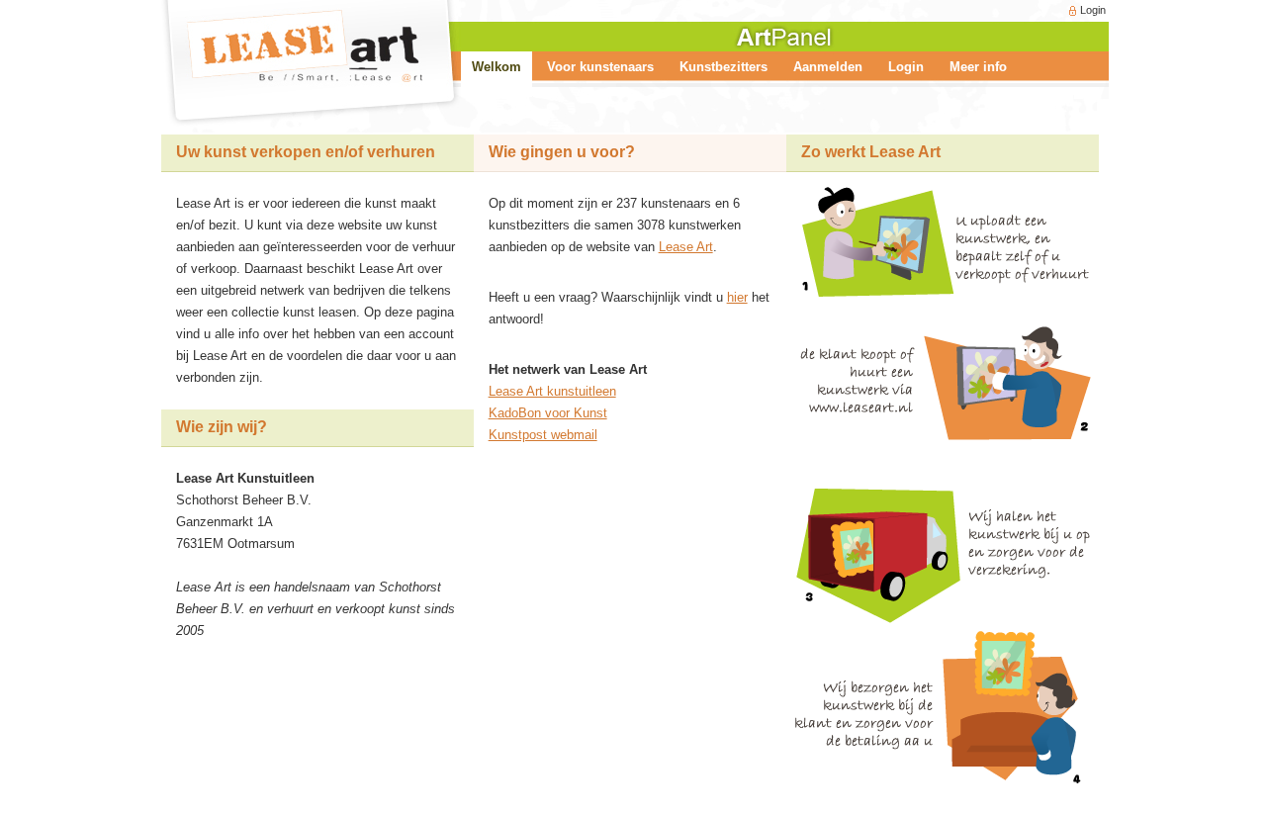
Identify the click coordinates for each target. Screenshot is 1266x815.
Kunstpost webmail (543, 434)
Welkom (496, 66)
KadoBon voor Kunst (548, 413)
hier (737, 297)
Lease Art (686, 246)
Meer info (978, 66)
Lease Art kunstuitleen (552, 391)
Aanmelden (827, 66)
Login (1093, 10)
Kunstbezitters (723, 66)
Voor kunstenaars (600, 66)
